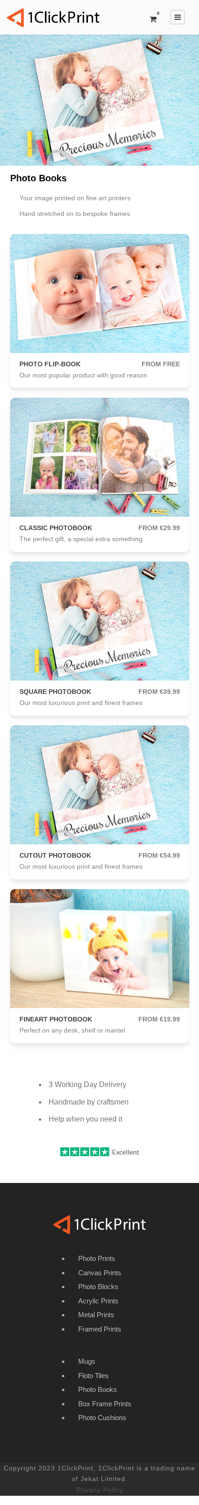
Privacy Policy (99, 1489)
